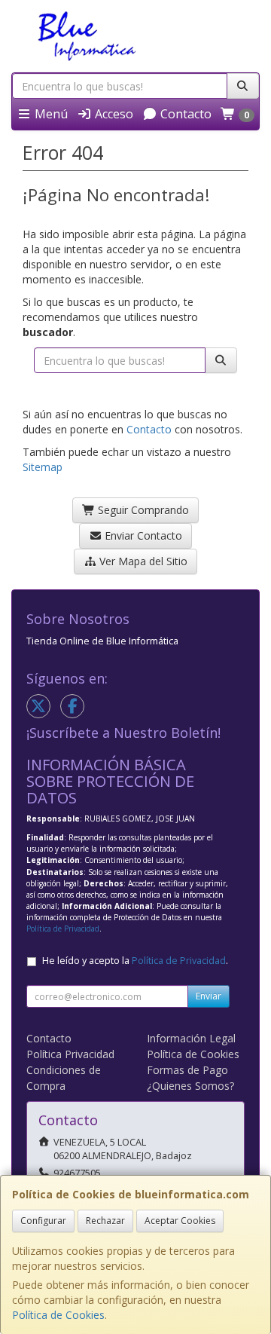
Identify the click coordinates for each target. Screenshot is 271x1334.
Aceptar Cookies (180, 1220)
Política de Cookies (58, 1315)
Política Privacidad (70, 1054)
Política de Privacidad (62, 928)
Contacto (184, 114)
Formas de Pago (187, 1070)
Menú (50, 114)
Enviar (208, 996)
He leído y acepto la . (135, 960)
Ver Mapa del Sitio (141, 561)
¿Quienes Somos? (190, 1086)
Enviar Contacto (142, 535)
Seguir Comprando (142, 510)
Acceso (112, 114)
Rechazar (105, 1220)
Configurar (43, 1220)
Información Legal (191, 1038)
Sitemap (42, 467)
